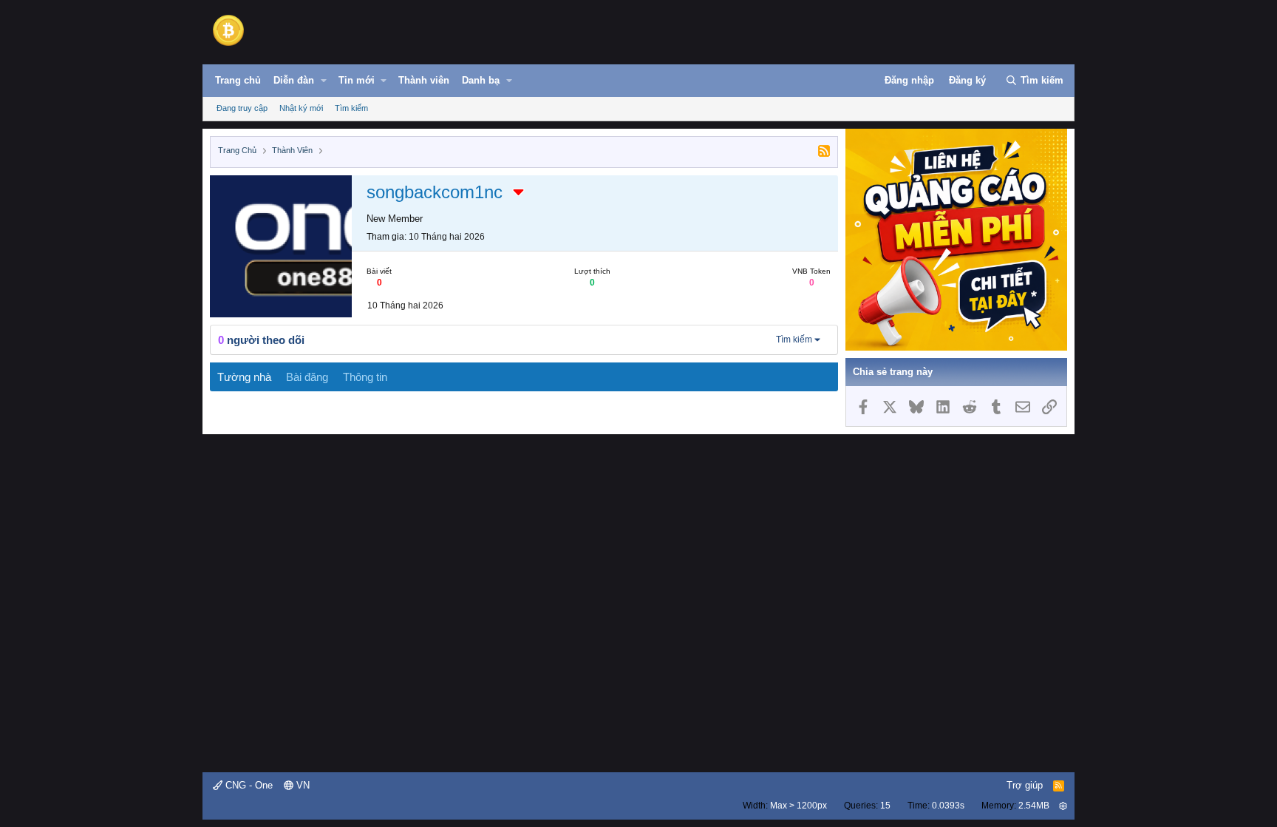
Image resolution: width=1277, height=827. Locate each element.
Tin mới (356, 80)
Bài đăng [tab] (307, 377)
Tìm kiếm (351, 108)
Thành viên (423, 80)
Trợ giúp (1025, 785)
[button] (324, 80)
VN (301, 785)
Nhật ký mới (301, 108)
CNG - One (247, 785)
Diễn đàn (293, 80)
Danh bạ (481, 80)
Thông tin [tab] (365, 377)
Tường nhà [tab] (244, 377)
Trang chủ (238, 80)
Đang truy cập (242, 108)
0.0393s (948, 805)
